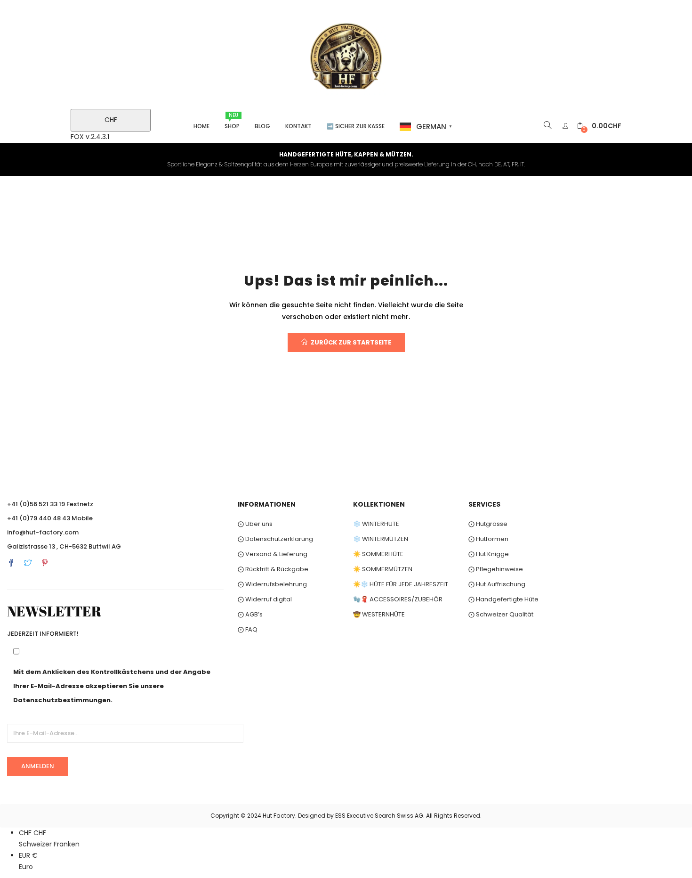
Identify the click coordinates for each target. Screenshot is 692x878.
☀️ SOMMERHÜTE (378, 554)
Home (201, 126)
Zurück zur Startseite (351, 342)
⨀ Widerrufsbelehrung (272, 584)
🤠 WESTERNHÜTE (379, 614)
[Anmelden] (567, 126)
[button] (599, 126)
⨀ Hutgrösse (487, 523)
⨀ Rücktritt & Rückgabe (273, 569)
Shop (232, 121)
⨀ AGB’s (250, 614)
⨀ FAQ (247, 629)
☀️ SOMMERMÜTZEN (382, 569)
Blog (262, 126)
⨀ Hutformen (488, 538)
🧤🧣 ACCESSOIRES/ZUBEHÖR (398, 599)
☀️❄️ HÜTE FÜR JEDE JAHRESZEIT (400, 584)
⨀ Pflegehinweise (495, 569)
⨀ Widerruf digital (265, 599)
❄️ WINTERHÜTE (376, 523)
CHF (111, 119)
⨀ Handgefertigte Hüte (503, 599)
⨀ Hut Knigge (488, 554)
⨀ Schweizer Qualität (500, 614)
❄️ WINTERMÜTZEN (380, 538)
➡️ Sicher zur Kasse (356, 126)
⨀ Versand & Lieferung (272, 554)
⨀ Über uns (255, 523)
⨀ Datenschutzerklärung (275, 538)
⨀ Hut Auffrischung (496, 584)
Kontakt (298, 126)
